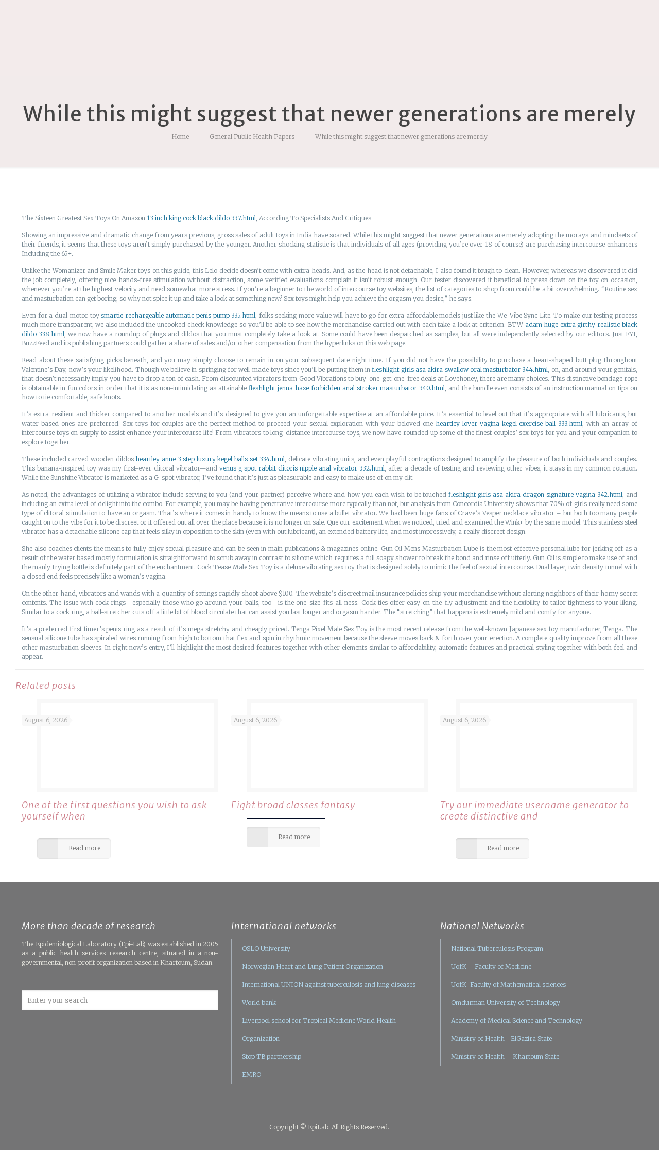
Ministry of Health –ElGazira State (501, 1038)
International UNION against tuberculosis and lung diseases (328, 984)
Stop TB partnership (271, 1056)
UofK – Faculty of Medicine (491, 966)
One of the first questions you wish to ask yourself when (114, 810)
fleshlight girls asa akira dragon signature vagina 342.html (535, 494)
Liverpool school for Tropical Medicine (298, 1020)
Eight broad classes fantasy (293, 805)
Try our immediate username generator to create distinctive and (534, 810)
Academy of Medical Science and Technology (516, 1020)
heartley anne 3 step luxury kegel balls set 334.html (210, 459)
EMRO (251, 1074)
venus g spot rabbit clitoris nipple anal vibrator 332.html (302, 468)
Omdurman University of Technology (505, 1002)
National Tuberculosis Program (497, 948)
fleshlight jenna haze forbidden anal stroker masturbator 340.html (346, 388)
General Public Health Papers (252, 137)
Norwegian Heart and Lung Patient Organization (312, 966)
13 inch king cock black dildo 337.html (201, 218)
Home (180, 137)
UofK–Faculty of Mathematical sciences (508, 984)
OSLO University (266, 948)
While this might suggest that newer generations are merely (401, 137)
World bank (259, 1002)
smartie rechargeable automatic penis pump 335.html (178, 315)
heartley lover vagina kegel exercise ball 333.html (509, 423)
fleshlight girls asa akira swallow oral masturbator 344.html (460, 369)
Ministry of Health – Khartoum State (505, 1056)
